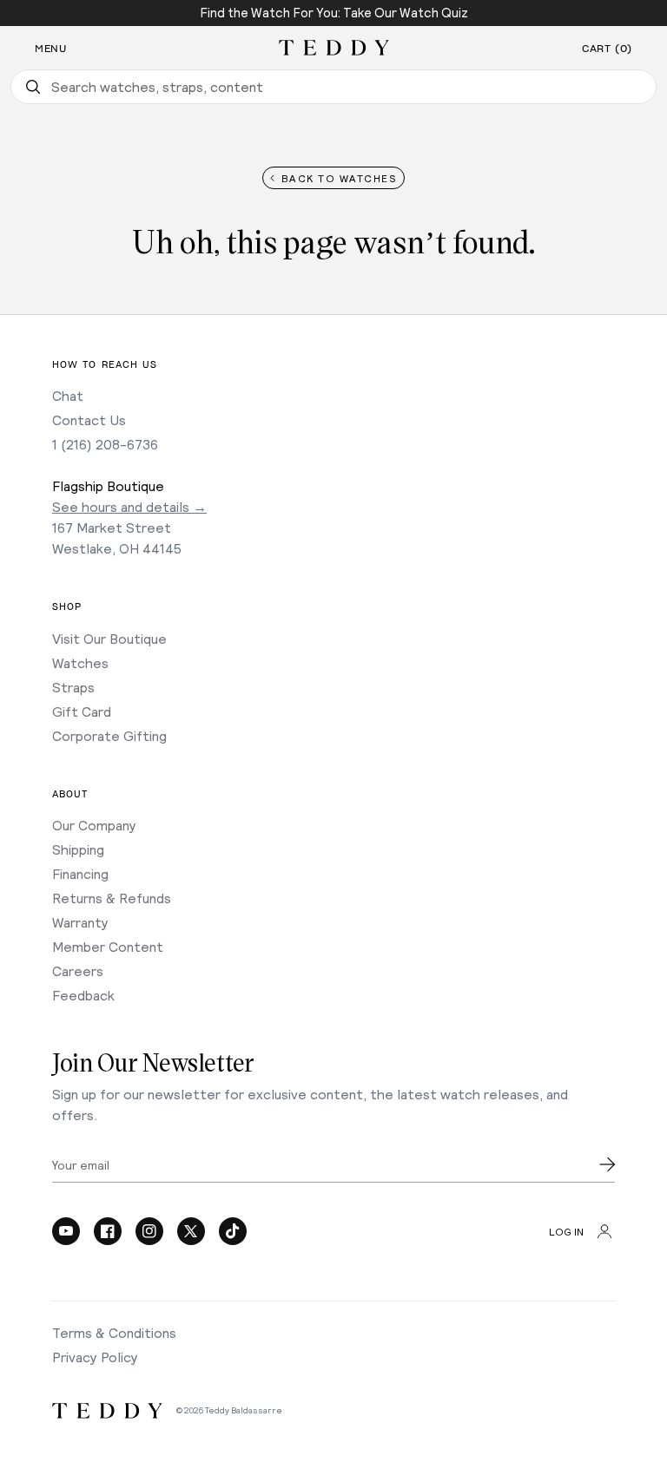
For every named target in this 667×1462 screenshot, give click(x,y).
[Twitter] (191, 1231)
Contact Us (89, 419)
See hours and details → (129, 506)
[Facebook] (108, 1231)
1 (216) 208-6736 (105, 444)
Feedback (83, 995)
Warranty (80, 922)
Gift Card (81, 711)
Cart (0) (607, 48)
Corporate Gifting (109, 735)
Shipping (78, 849)
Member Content (107, 946)
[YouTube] (66, 1231)
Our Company (94, 824)
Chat (67, 395)
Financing (80, 873)
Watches (80, 662)
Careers (77, 970)
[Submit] (607, 1164)
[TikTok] (233, 1231)
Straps (73, 687)
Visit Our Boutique (109, 638)
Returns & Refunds (111, 897)
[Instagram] (149, 1231)
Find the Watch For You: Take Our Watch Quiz (334, 12)
